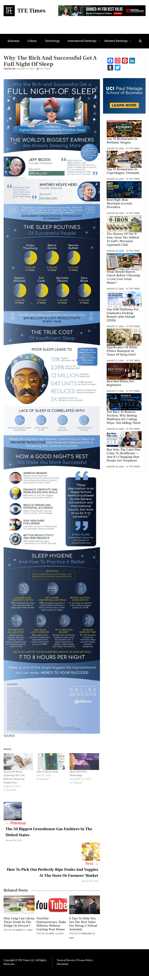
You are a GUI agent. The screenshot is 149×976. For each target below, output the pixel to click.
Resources (14, 55)
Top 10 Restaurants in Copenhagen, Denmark (123, 171)
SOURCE (9, 736)
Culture (32, 41)
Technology (52, 41)
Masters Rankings (116, 41)
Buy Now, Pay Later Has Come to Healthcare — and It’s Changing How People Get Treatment (123, 455)
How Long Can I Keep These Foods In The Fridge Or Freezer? (19, 922)
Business (13, 41)
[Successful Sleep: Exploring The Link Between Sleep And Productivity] (18, 761)
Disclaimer (63, 963)
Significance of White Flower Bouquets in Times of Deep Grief (122, 351)
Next (91, 863)
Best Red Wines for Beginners (120, 383)
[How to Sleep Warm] (51, 761)
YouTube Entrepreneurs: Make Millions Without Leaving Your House (51, 924)
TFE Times (45, 69)
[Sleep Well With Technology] (84, 761)
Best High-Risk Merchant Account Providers (119, 203)
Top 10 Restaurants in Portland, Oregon (122, 141)
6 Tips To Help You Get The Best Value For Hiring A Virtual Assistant (83, 924)
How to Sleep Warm (47, 771)
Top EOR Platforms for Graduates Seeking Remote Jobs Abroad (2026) (123, 315)
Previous (15, 823)
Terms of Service (66, 960)
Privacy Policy (85, 960)
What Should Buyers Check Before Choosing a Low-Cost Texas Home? (123, 277)
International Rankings (82, 41)
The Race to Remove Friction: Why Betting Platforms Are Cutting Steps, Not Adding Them (123, 417)
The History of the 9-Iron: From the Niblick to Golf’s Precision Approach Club (123, 239)
